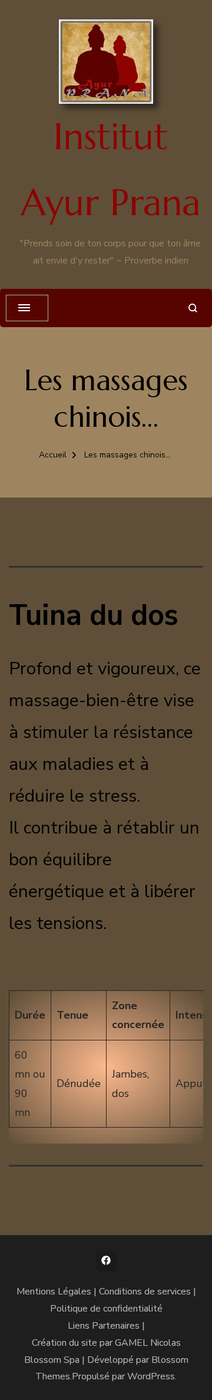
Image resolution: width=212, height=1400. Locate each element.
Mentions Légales (53, 1291)
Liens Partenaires (104, 1325)
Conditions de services (145, 1291)
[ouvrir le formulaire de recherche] (193, 308)
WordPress (151, 1376)
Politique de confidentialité (106, 1308)
